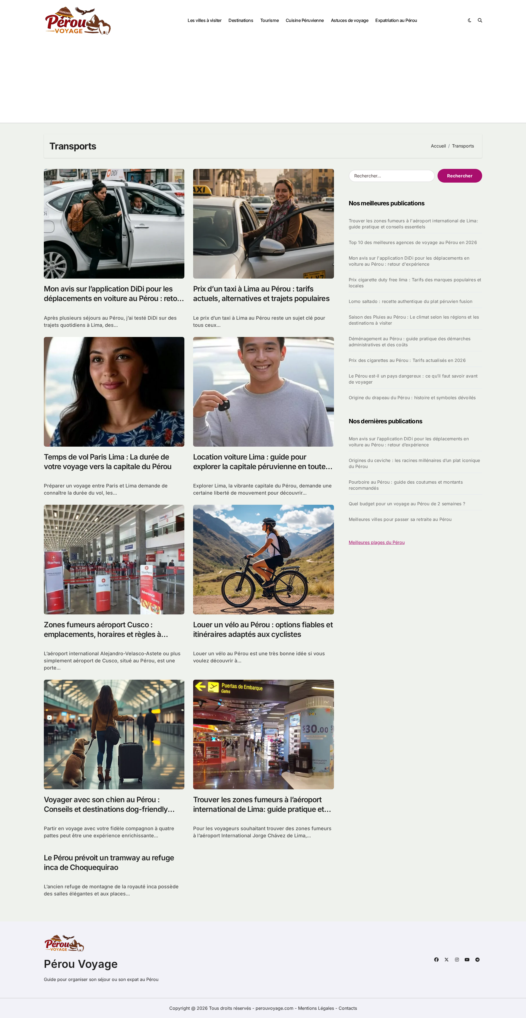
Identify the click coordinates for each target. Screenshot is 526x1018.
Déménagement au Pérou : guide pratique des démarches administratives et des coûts (409, 341)
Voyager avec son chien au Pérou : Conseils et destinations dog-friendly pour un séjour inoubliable (106, 809)
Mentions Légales (316, 1008)
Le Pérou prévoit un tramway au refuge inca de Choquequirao (109, 862)
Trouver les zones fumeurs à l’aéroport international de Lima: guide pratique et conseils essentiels (258, 809)
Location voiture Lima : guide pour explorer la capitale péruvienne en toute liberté (259, 466)
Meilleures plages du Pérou (377, 542)
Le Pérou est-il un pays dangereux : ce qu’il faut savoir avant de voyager (413, 379)
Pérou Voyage (81, 964)
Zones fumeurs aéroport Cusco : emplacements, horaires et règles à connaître (102, 634)
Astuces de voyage (349, 20)
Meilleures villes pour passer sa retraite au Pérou (400, 519)
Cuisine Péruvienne (305, 20)
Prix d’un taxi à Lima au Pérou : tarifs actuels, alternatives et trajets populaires (261, 293)
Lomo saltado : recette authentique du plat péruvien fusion (411, 301)
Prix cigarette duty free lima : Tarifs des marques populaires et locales (415, 282)
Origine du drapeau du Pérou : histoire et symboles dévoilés (412, 397)
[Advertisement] (263, 81)
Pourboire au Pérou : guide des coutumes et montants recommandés (406, 485)
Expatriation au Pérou (396, 20)
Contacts (348, 1008)
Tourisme (269, 20)
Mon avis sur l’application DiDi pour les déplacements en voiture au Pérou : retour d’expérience (114, 298)
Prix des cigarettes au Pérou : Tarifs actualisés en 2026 (407, 360)
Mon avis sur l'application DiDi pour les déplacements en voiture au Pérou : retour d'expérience (409, 261)
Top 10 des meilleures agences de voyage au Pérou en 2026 (413, 242)
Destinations (240, 20)
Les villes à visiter (204, 20)
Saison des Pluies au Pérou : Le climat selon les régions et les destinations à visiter (414, 320)
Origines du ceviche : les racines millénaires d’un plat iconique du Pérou (414, 463)
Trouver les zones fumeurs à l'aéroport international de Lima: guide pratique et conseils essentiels (413, 223)
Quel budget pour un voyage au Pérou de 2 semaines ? (407, 503)
